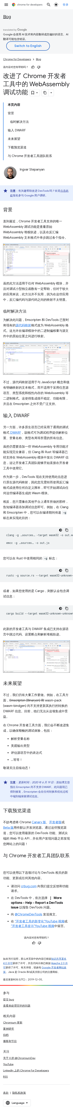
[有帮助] (33, 67)
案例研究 (8, 1028)
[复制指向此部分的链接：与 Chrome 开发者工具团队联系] (7, 861)
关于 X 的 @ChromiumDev (19, 1058)
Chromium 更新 (12, 1022)
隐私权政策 (19, 1092)
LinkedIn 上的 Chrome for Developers (26, 1070)
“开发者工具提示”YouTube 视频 (32, 926)
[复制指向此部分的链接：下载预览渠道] (35, 811)
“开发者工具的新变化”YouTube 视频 (39, 921)
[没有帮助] (39, 67)
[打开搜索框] (48, 4)
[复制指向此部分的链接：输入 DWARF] (33, 416)
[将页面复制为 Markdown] (45, 92)
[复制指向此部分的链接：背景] (16, 210)
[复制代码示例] (67, 530)
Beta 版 (8, 828)
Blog (7, 16)
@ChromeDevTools (28, 914)
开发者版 (55, 822)
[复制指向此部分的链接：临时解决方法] (30, 311)
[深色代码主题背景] (60, 530)
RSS (5, 1076)
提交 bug (8, 999)
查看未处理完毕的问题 (16, 1005)
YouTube (8, 1064)
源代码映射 (23, 325)
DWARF (15, 433)
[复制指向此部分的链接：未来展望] (26, 683)
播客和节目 (10, 1041)
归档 (6, 1035)
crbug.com (29, 886)
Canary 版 (39, 822)
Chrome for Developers (17, 59)
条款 (6, 1092)
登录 (65, 4)
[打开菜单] (6, 4)
